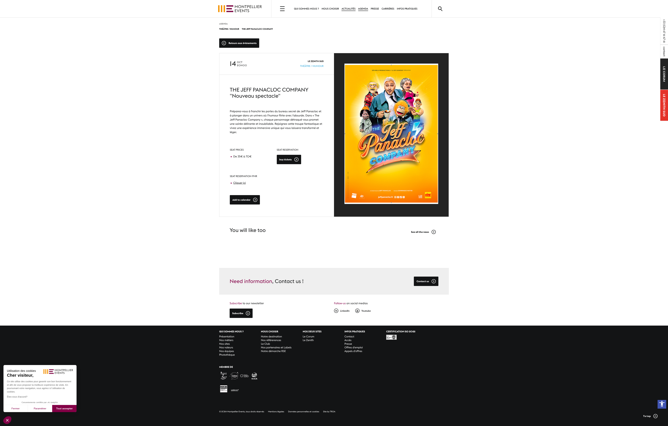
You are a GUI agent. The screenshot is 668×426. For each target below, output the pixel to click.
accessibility (661, 403)
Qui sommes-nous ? (306, 8)
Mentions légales (276, 411)
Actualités (348, 8)
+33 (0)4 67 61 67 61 (664, 31)
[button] (7, 420)
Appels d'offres (353, 351)
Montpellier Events (240, 8)
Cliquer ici (239, 183)
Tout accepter (64, 408)
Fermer (15, 408)
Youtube (366, 310)
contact (664, 51)
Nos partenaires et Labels (276, 347)
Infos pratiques (407, 8)
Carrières (387, 8)
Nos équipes (226, 351)
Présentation (226, 336)
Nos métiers (226, 340)
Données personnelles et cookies (303, 411)
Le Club (265, 344)
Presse (375, 8)
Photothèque (227, 355)
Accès (347, 340)
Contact (349, 336)
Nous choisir (330, 8)
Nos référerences (271, 340)
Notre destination (271, 336)
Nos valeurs (226, 347)
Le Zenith (308, 340)
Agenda (363, 8)
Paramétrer (40, 408)
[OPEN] (282, 9)
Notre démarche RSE (273, 351)
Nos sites (224, 344)
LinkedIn (345, 310)
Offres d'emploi (353, 347)
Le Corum (308, 336)
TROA (332, 411)
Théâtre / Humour (312, 66)
